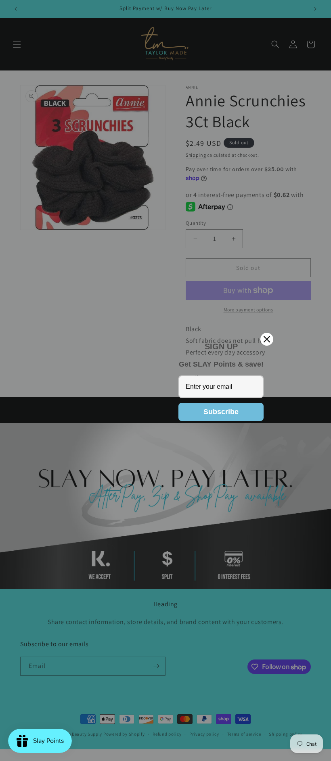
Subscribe (221, 412)
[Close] (267, 339)
